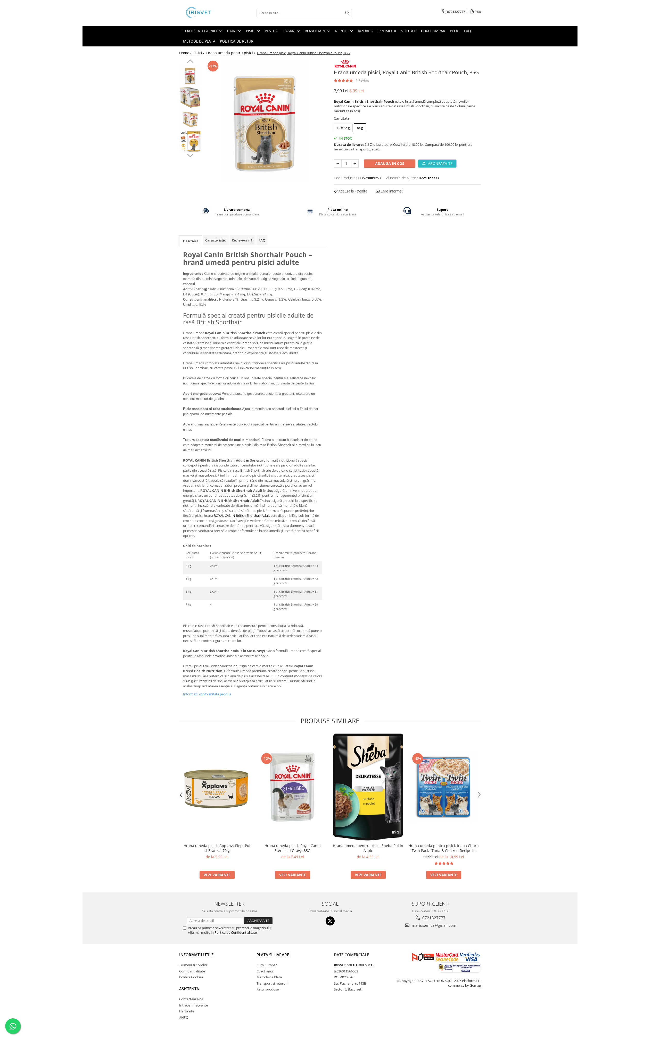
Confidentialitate (192, 971)
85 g (360, 127)
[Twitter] (330, 920)
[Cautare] (347, 13)
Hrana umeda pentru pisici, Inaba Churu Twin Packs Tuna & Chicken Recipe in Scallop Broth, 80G (443, 848)
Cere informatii (392, 191)
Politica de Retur (236, 41)
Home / (186, 52)
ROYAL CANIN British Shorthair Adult (242, 515)
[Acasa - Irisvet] (205, 13)
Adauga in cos (389, 163)
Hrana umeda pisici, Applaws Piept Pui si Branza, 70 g (217, 848)
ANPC (183, 1017)
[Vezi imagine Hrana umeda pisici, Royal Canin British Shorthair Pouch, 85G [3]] (190, 141)
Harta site (186, 1011)
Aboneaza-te (439, 163)
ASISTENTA (189, 988)
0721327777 (433, 917)
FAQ (467, 30)
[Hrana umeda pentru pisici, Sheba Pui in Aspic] (368, 787)
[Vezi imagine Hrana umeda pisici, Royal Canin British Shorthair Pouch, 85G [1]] (190, 97)
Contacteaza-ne (191, 999)
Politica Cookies (191, 977)
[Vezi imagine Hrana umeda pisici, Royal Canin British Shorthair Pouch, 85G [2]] (190, 119)
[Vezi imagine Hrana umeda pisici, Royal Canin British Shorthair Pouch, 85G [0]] (190, 75)
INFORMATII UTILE (196, 954)
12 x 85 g (343, 127)
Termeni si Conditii (193, 965)
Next (190, 154)
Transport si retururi (272, 983)
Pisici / (199, 52)
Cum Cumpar (267, 965)
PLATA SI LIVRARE (273, 954)
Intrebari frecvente (193, 1005)
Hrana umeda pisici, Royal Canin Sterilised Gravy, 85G (293, 848)
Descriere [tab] (190, 241)
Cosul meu (265, 971)
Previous (190, 62)
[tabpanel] (265, 120)
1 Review (362, 80)
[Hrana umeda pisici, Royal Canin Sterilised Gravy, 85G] (292, 787)
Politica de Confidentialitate (235, 932)
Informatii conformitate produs (207, 694)
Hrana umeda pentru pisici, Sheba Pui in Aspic (368, 848)
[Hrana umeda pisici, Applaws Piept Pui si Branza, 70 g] (217, 787)
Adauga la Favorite (352, 191)
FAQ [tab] (262, 240)
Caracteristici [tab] (216, 240)
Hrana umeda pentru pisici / (231, 52)
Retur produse (268, 989)
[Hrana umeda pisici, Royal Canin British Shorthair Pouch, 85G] (265, 120)
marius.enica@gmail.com (433, 925)
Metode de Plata (199, 41)
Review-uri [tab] (242, 240)
